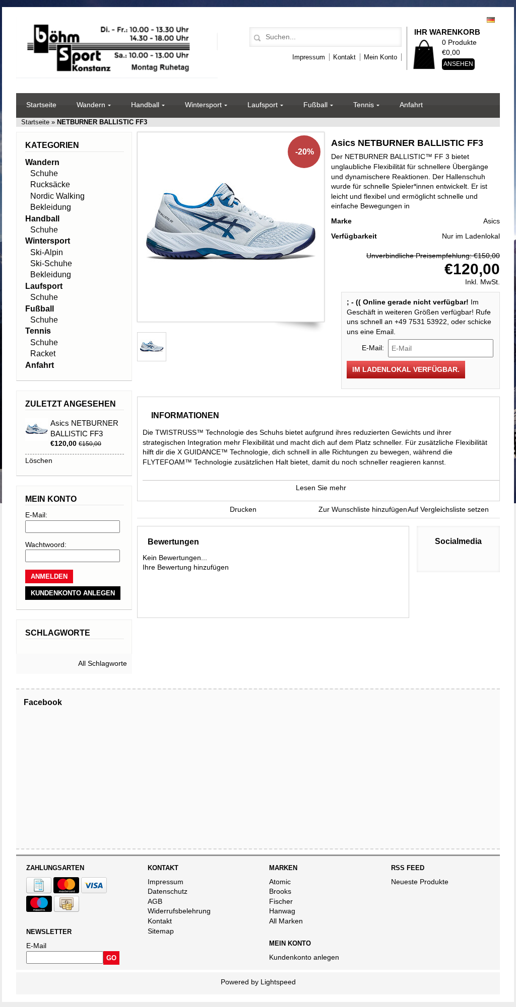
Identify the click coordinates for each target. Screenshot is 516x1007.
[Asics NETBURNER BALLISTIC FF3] (231, 311)
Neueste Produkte (419, 882)
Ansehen (458, 63)
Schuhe (44, 173)
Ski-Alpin (46, 252)
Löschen (38, 460)
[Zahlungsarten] (38, 891)
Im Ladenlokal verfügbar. (406, 369)
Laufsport (262, 105)
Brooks (280, 891)
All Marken (286, 921)
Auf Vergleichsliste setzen (448, 509)
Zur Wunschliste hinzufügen (362, 509)
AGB (155, 901)
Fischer (281, 901)
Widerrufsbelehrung (179, 911)
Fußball (315, 105)
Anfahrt (411, 105)
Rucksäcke (50, 184)
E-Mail (36, 946)
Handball (145, 105)
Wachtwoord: (46, 544)
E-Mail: (36, 515)
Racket (42, 353)
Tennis (363, 105)
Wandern (91, 105)
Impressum (308, 57)
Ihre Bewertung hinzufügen (186, 567)
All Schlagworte (102, 663)
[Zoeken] (256, 38)
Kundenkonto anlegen (304, 957)
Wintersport (203, 105)
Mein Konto (380, 57)
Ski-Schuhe (51, 263)
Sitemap (161, 931)
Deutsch (491, 20)
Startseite (41, 105)
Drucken (243, 509)
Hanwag (282, 911)
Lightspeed (278, 982)
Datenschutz (167, 891)
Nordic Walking (57, 196)
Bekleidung (50, 207)
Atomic (280, 882)
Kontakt (344, 57)
